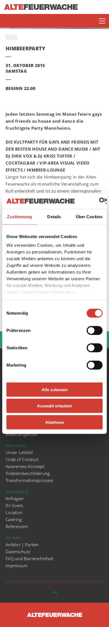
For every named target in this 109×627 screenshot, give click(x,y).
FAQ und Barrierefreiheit (29, 558)
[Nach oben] (54, 594)
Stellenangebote (21, 434)
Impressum (17, 565)
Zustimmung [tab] (19, 216)
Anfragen (14, 498)
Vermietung (17, 491)
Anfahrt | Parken (22, 544)
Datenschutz (18, 551)
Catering (14, 519)
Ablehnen (54, 422)
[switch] (95, 330)
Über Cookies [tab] (89, 216)
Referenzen (17, 526)
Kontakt (13, 537)
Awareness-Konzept (25, 466)
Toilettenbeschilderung (28, 473)
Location (14, 512)
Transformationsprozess (29, 480)
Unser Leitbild (19, 452)
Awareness (16, 445)
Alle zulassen (55, 389)
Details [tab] (54, 216)
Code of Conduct (22, 459)
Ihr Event (14, 505)
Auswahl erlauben (54, 405)
